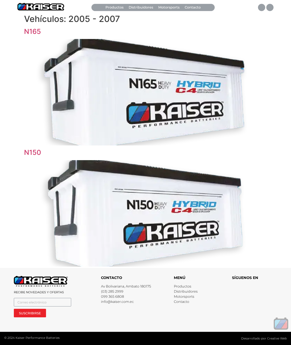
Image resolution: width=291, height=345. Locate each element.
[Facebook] (261, 7)
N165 (32, 31)
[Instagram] (270, 7)
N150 (32, 152)
